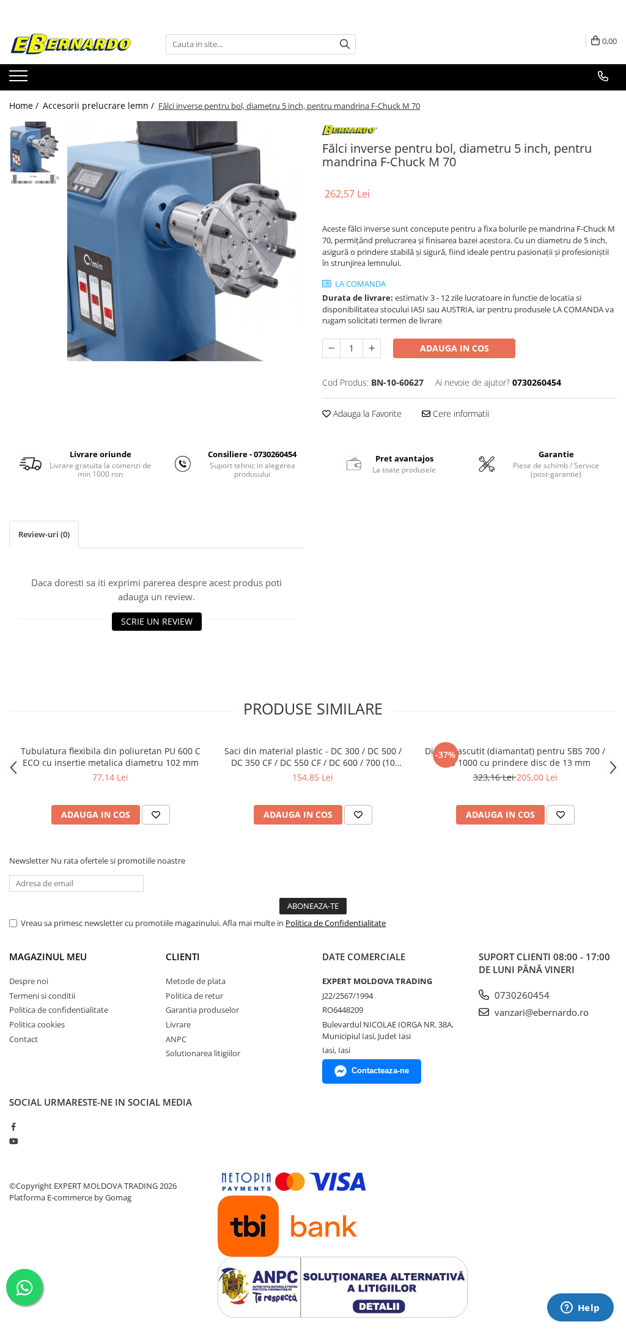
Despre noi (28, 980)
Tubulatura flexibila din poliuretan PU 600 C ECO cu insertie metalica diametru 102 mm (111, 756)
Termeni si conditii (42, 995)
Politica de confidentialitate (58, 1009)
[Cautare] (345, 44)
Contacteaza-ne (380, 1070)
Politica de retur (194, 995)
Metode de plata (196, 980)
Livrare (178, 1024)
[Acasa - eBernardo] (70, 44)
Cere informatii (459, 413)
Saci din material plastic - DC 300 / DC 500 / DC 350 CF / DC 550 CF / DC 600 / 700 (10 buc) (313, 756)
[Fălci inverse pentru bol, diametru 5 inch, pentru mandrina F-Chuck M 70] (185, 241)
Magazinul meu (48, 956)
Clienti (183, 956)
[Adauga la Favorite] (156, 815)
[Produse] (20, 79)
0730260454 (521, 995)
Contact (23, 1039)
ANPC (176, 1039)
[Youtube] (13, 1141)
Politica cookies (37, 1024)
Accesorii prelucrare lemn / (99, 105)
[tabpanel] (185, 241)
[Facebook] (13, 1126)
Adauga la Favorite (366, 413)
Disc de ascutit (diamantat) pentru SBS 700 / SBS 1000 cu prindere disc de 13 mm (515, 756)
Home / (25, 105)
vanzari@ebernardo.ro (540, 1012)
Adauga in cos (454, 348)
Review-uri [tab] (44, 534)
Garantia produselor (202, 1009)
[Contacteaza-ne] (603, 76)
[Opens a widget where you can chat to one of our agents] (580, 1308)
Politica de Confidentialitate (335, 922)
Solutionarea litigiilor (203, 1053)
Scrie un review (157, 621)
